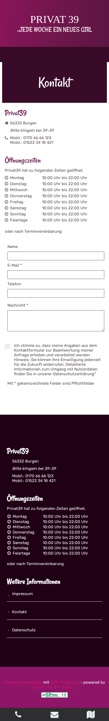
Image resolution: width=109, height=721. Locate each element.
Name (12, 246)
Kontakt (19, 612)
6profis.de (42, 687)
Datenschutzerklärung (73, 374)
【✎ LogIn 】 (64, 687)
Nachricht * (17, 305)
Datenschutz (24, 630)
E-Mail (14, 265)
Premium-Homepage (23, 682)
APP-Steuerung (64, 682)
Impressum (22, 593)
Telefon (14, 284)
